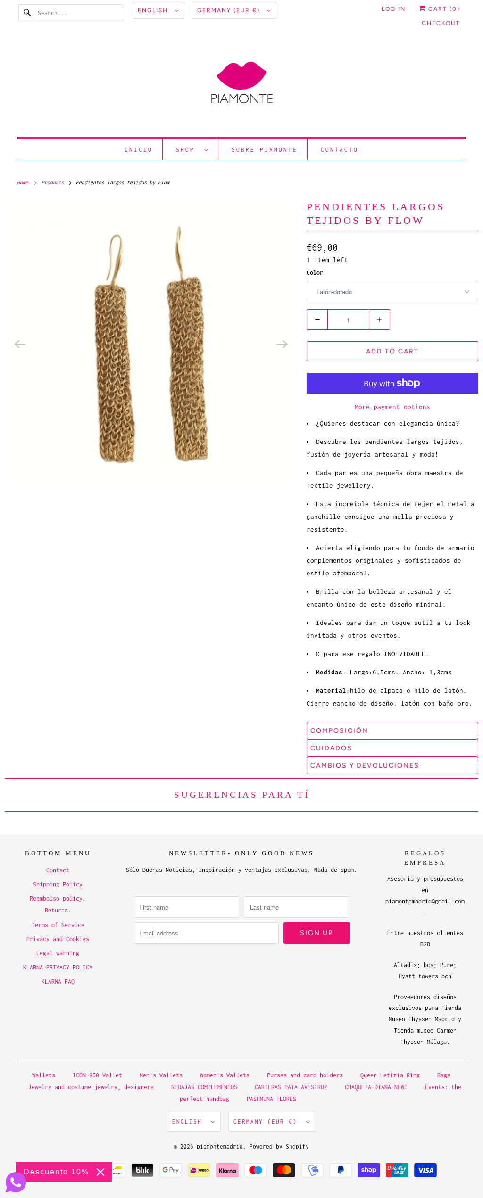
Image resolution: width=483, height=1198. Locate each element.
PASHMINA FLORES (271, 1098)
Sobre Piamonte (265, 150)
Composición (339, 731)
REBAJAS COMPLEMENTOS (204, 1087)
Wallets (43, 1075)
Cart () (443, 9)
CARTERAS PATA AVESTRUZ (291, 1087)
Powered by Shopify (279, 1146)
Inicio (139, 150)
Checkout (441, 23)
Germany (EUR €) (229, 10)
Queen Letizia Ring (391, 1075)
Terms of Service (58, 924)
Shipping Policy (58, 884)
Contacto (339, 150)
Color (315, 272)
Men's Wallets (161, 1075)
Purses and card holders (305, 1075)
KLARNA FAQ (58, 981)
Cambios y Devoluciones (364, 766)
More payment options (392, 406)
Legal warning (57, 953)
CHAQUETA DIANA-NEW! (376, 1087)
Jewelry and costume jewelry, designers (91, 1087)
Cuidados (331, 748)
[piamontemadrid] (241, 87)
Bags (443, 1075)
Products (54, 182)
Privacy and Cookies (57, 939)
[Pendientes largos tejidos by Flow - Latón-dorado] (151, 344)
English (154, 10)
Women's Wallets (225, 1075)
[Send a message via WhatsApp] (16, 1182)
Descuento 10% (56, 1172)
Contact (57, 870)
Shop (188, 150)
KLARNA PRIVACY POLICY (57, 967)
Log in (394, 9)
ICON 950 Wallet (97, 1075)
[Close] (100, 1172)
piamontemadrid (220, 1146)
